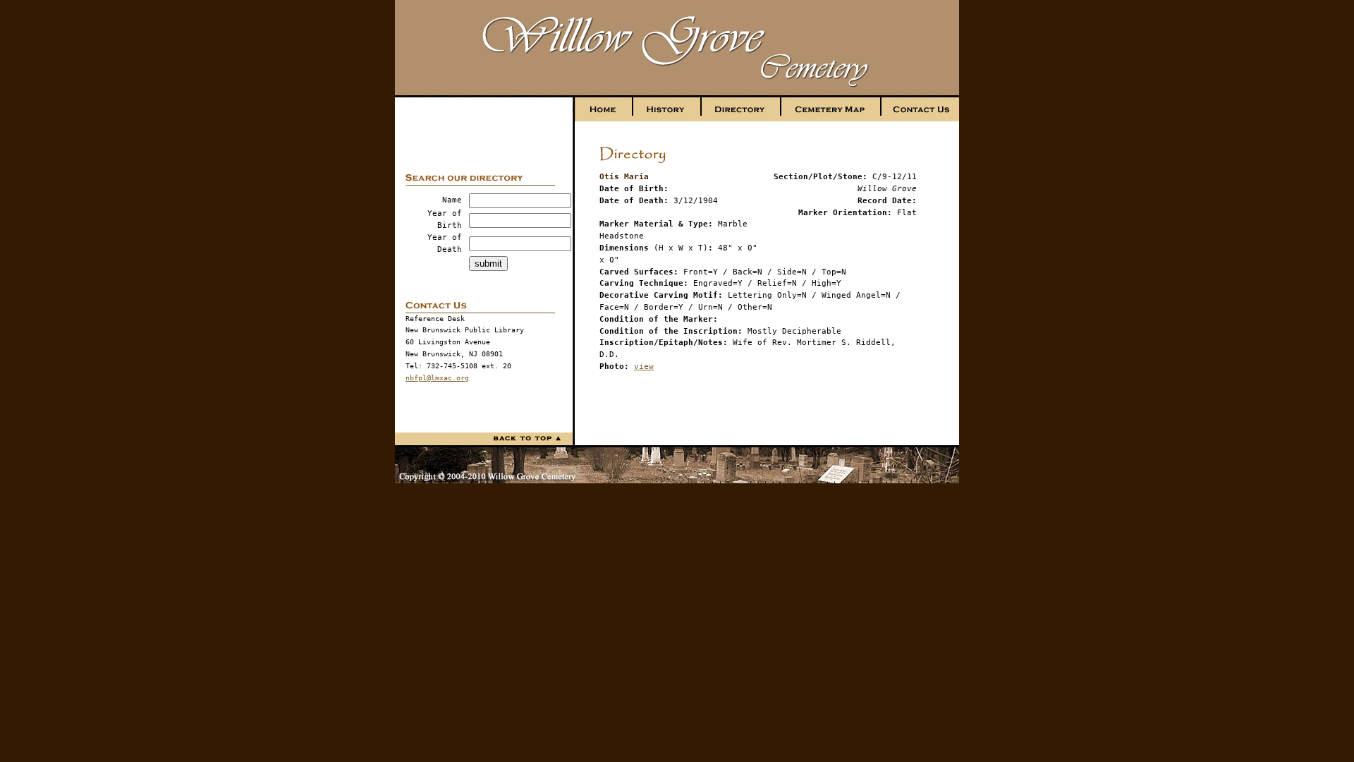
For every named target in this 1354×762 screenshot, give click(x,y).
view (644, 366)
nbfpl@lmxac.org (437, 378)
